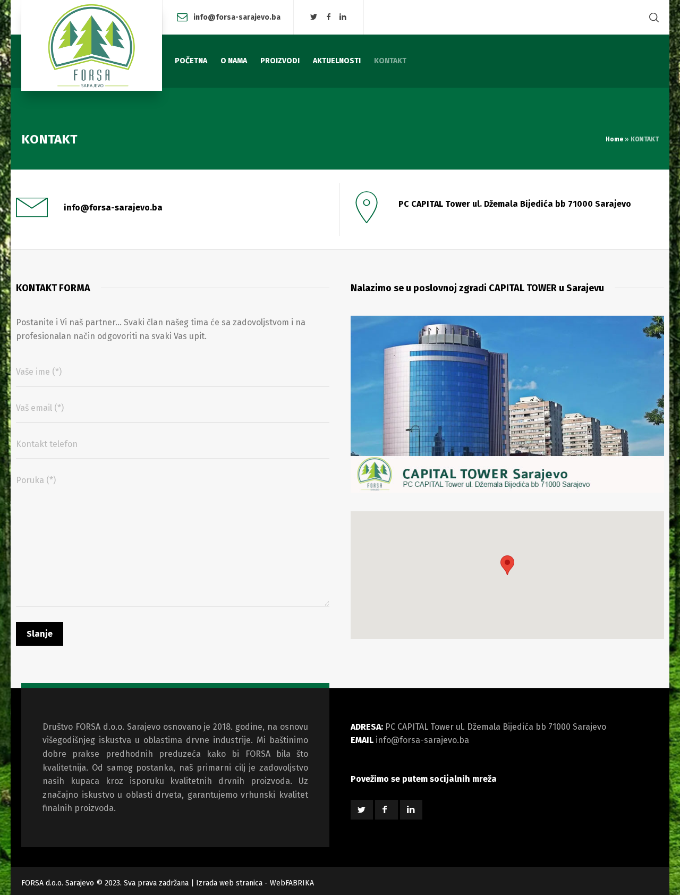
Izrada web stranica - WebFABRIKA (255, 883)
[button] (507, 565)
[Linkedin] (343, 17)
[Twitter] (314, 17)
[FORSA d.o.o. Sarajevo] (91, 45)
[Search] (652, 17)
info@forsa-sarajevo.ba (236, 16)
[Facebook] (328, 17)
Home (614, 139)
